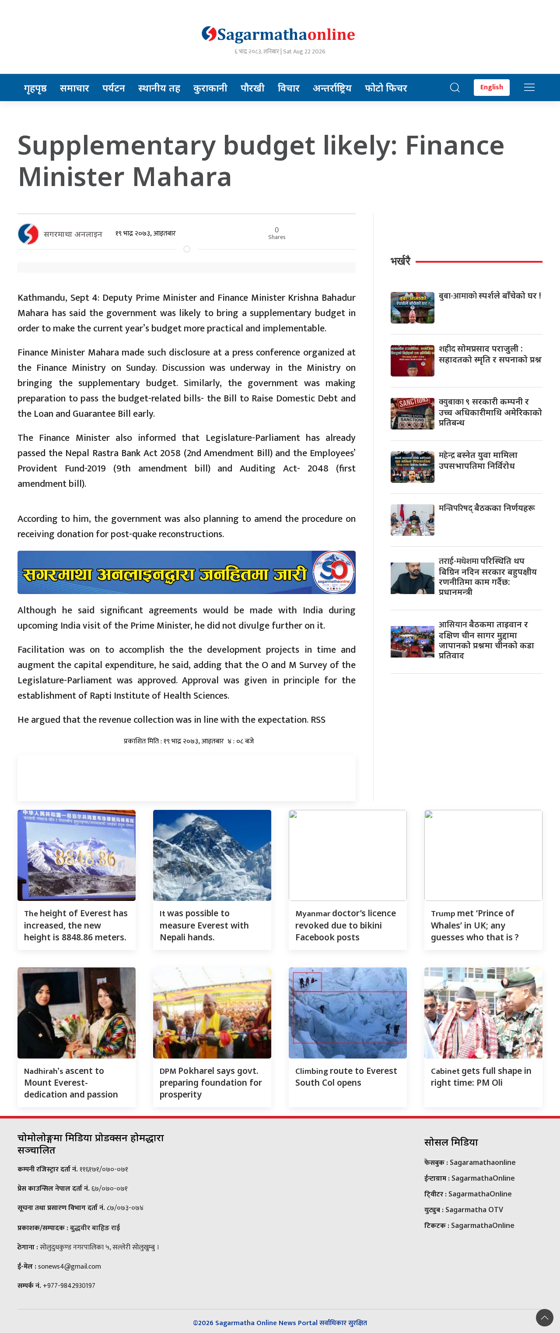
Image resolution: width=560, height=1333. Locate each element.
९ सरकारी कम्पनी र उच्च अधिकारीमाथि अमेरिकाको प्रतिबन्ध (490, 411)
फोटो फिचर (386, 87)
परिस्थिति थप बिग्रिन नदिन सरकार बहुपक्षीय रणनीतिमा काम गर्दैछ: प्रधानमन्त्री (488, 576)
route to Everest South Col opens (346, 1077)
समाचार (74, 87)
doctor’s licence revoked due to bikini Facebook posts (345, 925)
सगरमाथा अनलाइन (73, 234)
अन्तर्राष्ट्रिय (332, 87)
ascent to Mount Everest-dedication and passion (71, 1083)
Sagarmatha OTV (474, 1209)
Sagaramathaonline (483, 1162)
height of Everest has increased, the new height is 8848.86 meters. (76, 925)
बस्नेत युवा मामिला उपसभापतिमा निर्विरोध (478, 460)
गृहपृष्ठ (35, 87)
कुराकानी (210, 87)
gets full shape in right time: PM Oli (481, 1077)
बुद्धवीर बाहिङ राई (95, 1227)
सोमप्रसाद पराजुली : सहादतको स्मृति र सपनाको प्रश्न (490, 353)
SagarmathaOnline (483, 1178)
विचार (289, 87)
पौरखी (253, 87)
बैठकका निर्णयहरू (487, 508)
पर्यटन (113, 87)
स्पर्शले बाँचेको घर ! (490, 295)
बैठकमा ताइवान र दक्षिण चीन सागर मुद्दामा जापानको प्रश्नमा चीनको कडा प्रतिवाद (486, 639)
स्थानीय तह (159, 87)
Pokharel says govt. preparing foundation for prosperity (211, 1083)
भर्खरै (400, 261)
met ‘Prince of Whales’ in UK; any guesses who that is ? (475, 925)
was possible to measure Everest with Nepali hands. (204, 925)
